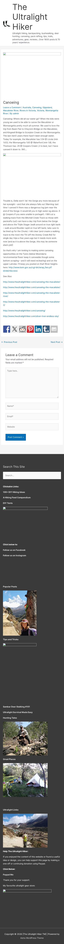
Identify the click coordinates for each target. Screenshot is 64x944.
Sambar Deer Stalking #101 (16, 706)
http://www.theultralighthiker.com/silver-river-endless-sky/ (31, 316)
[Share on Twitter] (14, 329)
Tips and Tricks (10, 639)
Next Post (57, 342)
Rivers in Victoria (28, 110)
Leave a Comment (12, 107)
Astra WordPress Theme (32, 938)
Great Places (9, 759)
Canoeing (36, 107)
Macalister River (10, 110)
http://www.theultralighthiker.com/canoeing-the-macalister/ (31, 282)
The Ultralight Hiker (29, 17)
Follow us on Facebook (14, 550)
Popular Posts (10, 586)
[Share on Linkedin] (38, 329)
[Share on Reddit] (22, 329)
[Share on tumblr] (46, 329)
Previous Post (9, 342)
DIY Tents (8, 503)
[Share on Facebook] (6, 329)
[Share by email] (54, 329)
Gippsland (47, 107)
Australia (27, 107)
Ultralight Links (10, 810)
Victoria (40, 110)
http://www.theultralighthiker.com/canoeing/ (24, 310)
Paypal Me (8, 874)
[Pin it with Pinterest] (30, 329)
